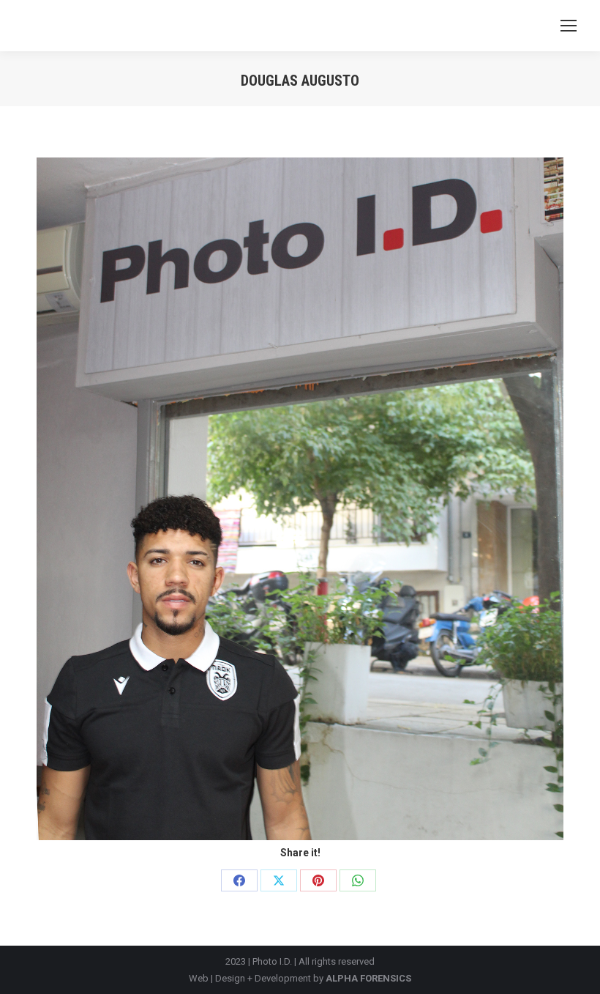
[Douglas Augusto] (300, 498)
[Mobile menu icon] (568, 25)
